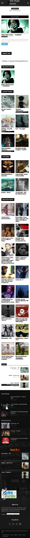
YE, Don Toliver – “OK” (6, 110)
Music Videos (4, 36)
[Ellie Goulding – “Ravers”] (8, 140)
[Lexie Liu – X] (22, 272)
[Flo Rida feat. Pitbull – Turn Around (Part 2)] (22, 230)
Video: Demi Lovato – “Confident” (11, 35)
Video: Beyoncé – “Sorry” (6, 319)
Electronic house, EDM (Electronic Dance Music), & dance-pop (7, 151)
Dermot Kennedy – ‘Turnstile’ (21, 357)
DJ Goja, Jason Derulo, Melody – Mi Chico (22, 301)
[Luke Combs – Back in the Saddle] (22, 166)
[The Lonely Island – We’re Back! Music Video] (5, 406)
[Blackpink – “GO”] (8, 330)
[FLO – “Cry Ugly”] (22, 121)
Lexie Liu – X (19, 280)
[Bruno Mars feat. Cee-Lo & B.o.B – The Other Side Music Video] (22, 209)
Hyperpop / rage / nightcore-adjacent (6, 131)
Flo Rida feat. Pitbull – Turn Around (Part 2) (20, 239)
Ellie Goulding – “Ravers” (6, 149)
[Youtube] (20, 524)
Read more (4, 44)
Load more (14, 480)
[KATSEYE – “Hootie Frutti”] (24, 377)
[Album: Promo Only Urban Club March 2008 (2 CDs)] (22, 311)
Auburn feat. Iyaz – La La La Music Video (7, 239)
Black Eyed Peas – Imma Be (7, 175)
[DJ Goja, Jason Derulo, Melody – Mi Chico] (22, 291)
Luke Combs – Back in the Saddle (22, 175)
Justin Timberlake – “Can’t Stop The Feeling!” (7, 358)
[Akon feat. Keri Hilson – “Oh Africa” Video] (5, 399)
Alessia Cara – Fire (15, 423)
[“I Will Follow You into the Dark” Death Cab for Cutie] (8, 291)
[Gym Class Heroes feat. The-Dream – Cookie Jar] (8, 272)
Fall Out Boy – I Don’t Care (22, 339)
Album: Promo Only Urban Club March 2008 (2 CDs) (22, 320)
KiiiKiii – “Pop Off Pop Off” (6, 129)
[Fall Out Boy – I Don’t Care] (22, 330)
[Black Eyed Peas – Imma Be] (8, 166)
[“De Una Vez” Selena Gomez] (8, 209)
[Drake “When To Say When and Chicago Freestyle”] (5, 414)
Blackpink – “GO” (6, 338)
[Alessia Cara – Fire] (5, 426)
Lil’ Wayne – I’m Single (15, 430)
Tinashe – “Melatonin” (20, 110)
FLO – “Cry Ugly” (21, 129)
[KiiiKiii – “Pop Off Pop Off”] (8, 121)
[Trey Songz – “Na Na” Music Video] (22, 184)
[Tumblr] (13, 524)
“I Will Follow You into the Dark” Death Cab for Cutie (7, 301)
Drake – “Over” (6, 192)
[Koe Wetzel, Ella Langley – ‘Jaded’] (22, 140)
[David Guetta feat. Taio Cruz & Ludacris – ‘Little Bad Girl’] (5, 440)
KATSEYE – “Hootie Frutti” (14, 375)
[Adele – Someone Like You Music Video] (22, 249)
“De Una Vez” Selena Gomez (6, 217)
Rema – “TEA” (15, 10)
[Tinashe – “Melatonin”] (22, 101)
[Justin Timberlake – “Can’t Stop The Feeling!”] (8, 348)
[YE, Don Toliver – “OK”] (8, 101)
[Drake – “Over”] (8, 184)
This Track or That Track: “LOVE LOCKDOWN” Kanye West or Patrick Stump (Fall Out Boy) (7, 260)
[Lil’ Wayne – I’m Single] (5, 433)
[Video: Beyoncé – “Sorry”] (8, 311)
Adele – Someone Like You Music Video (21, 259)
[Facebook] (10, 524)
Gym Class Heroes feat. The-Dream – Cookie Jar (7, 281)
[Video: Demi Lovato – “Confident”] (15, 26)
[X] (16, 524)
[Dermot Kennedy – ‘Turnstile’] (22, 348)
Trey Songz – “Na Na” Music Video (21, 193)
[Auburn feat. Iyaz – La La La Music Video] (8, 230)
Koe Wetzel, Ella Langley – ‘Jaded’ (21, 149)
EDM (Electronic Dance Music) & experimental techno (21, 112)
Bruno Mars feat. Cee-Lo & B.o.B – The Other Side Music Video (22, 219)
